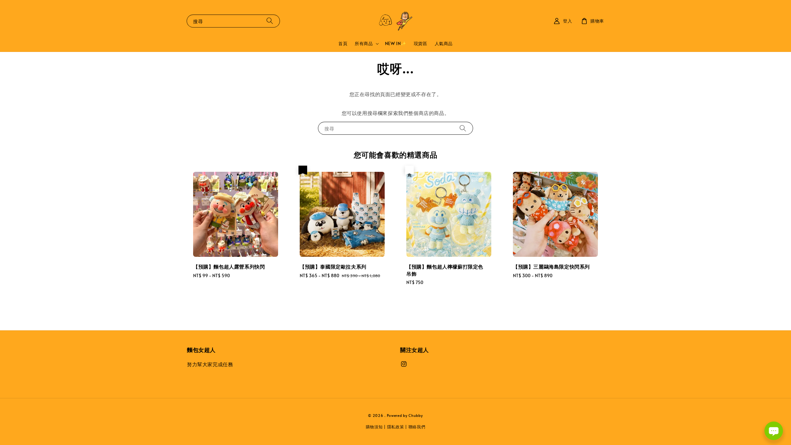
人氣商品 (444, 43)
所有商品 (364, 43)
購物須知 (374, 427)
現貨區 (420, 43)
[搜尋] (270, 21)
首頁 (342, 43)
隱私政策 (395, 427)
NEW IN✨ (395, 43)
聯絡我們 (416, 427)
